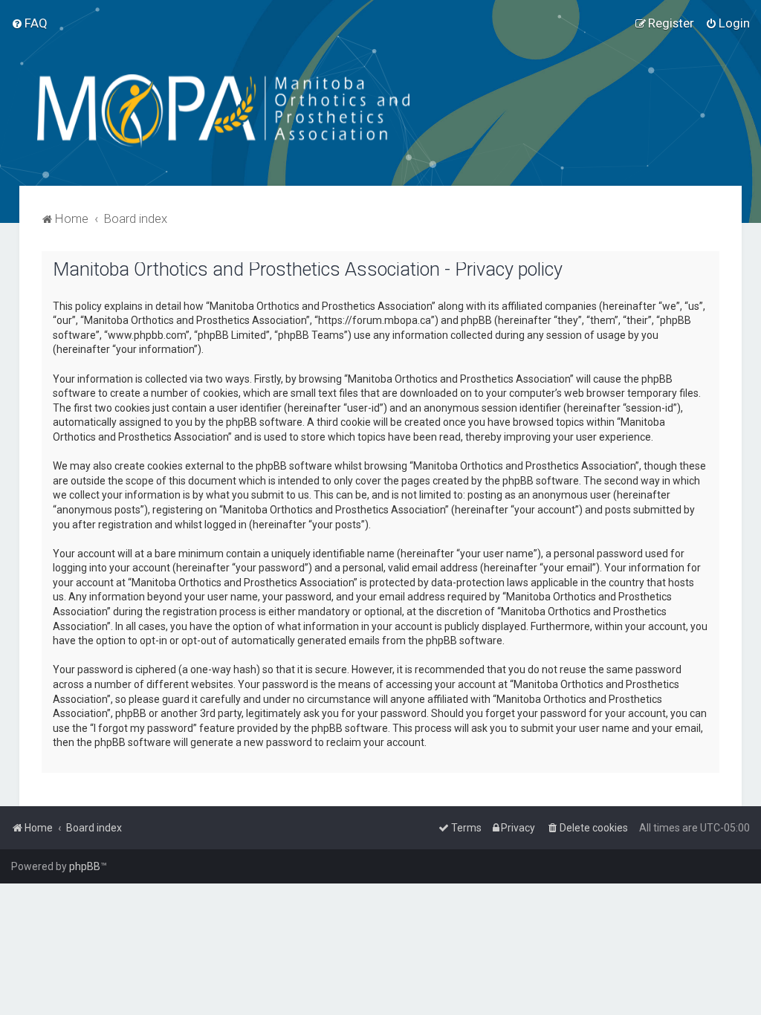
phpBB (84, 866)
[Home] (256, 111)
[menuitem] (29, 23)
